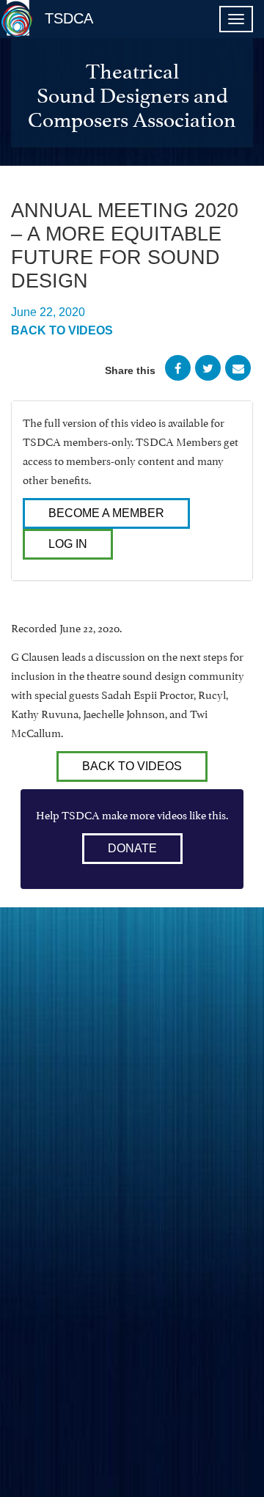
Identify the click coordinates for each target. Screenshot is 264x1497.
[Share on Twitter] (208, 370)
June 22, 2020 (48, 312)
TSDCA (69, 18)
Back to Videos (62, 330)
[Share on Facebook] (178, 370)
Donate (132, 848)
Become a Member (106, 513)
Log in (67, 544)
